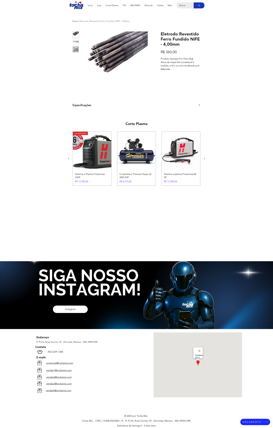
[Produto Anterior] (68, 158)
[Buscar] (199, 5)
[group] (136, 158)
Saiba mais (165, 69)
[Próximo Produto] (204, 158)
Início (75, 21)
